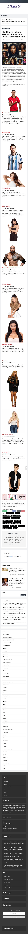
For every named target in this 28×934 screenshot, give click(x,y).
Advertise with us (8, 887)
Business (5, 651)
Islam (4, 712)
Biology (4, 648)
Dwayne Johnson (17, 515)
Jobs (4, 715)
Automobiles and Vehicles (8, 639)
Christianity (5, 653)
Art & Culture (6, 634)
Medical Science (6, 723)
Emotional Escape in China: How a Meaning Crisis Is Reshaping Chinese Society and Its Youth (13, 861)
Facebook (15, 828)
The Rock (15, 528)
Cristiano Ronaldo (7, 515)
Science (4, 746)
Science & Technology (8, 749)
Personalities (5, 732)
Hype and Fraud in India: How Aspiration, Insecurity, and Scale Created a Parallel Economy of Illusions (14, 843)
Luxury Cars (5, 721)
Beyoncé (17, 513)
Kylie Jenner (6, 525)
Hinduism (5, 701)
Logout (5, 792)
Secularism (5, 751)
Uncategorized (6, 763)
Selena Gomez (21, 525)
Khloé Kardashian (7, 523)
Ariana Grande (10, 513)
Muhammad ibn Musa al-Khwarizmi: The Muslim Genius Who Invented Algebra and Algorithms (13, 849)
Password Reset (7, 787)
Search (3, 592)
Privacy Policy (7, 876)
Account (6, 789)
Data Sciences (6, 679)
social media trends (7, 528)
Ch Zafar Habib (6, 39)
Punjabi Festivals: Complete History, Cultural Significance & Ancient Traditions (17, 570)
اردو (4, 768)
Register (6, 781)
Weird (4, 765)
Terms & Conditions (8, 879)
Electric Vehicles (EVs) (8, 681)
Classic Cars (5, 656)
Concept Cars (6, 665)
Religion (5, 743)
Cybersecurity (6, 676)
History (4, 704)
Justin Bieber (17, 520)
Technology (5, 757)
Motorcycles (5, 726)
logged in (11, 556)
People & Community (7, 729)
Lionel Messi (6, 132)
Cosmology (5, 667)
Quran (4, 737)
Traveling (5, 760)
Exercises (5, 687)
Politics (4, 735)
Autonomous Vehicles (7, 642)
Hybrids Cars (5, 709)
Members (6, 795)
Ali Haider (12, 587)
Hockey (4, 707)
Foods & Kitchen (6, 695)
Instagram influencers (7, 520)
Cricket (4, 670)
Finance (4, 693)
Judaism (4, 718)
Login (5, 784)
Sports (4, 754)
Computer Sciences (7, 662)
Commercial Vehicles (7, 659)
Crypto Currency (6, 673)
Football (4, 698)
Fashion (4, 690)
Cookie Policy (7, 882)
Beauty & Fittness (6, 645)
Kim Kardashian (16, 523)
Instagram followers (15, 518)
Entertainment (6, 28)
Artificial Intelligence (7, 637)
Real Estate (5, 740)
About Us (6, 885)
